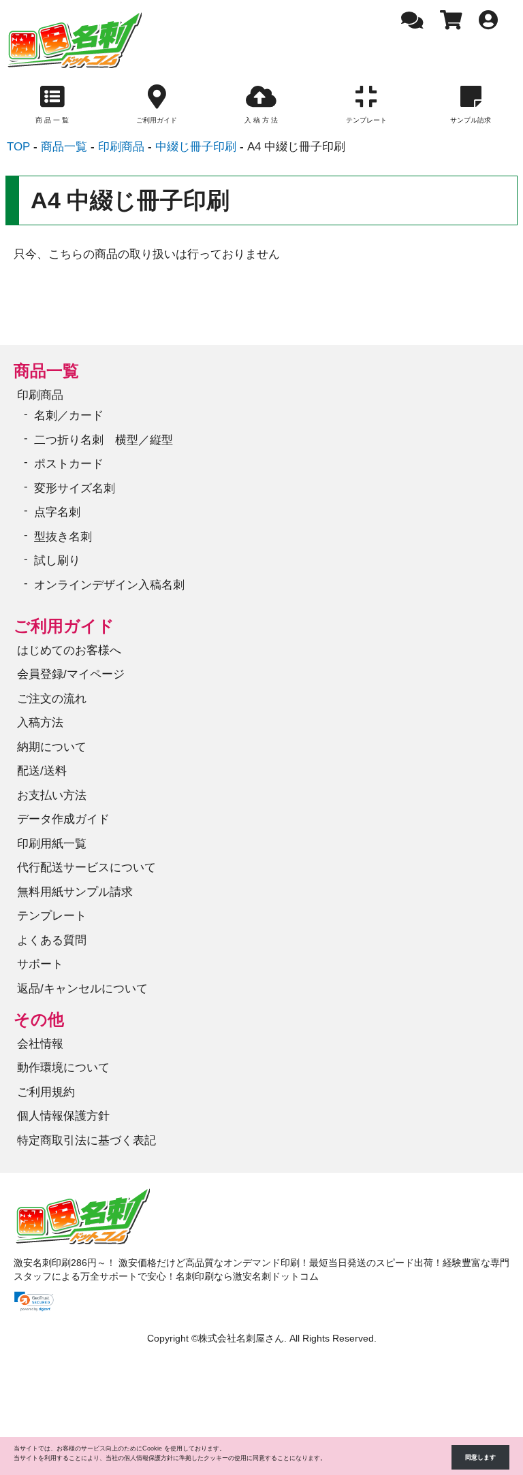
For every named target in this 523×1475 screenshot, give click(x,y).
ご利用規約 (46, 1092)
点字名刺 (57, 512)
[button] (34, 1301)
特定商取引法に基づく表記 (86, 1140)
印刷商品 (40, 395)
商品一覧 (46, 370)
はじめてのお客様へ (69, 650)
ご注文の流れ (51, 698)
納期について (51, 747)
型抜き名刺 (63, 536)
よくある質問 (51, 940)
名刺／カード (69, 415)
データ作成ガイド (63, 819)
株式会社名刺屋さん (241, 1338)
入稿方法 (40, 722)
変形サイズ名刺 (74, 488)
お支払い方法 (51, 795)
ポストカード (69, 463)
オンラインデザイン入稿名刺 (109, 585)
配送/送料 (42, 770)
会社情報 (40, 1043)
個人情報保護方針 (63, 1115)
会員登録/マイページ (71, 674)
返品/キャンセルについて (82, 988)
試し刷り (57, 560)
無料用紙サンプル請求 (75, 892)
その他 (39, 1019)
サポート (40, 964)
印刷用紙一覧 (51, 843)
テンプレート (51, 915)
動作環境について (63, 1067)
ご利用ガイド (64, 626)
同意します (480, 1457)
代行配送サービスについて (86, 867)
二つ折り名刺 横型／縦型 (103, 440)
